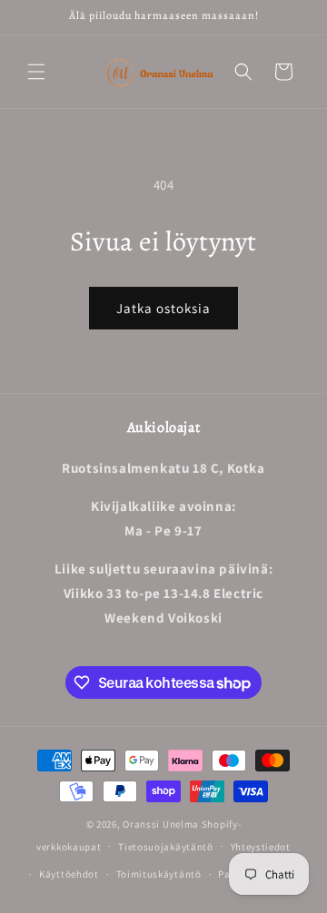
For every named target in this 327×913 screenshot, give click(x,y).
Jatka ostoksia (163, 308)
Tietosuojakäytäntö (165, 846)
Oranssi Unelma (161, 824)
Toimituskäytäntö (159, 874)
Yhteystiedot (261, 846)
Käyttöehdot (69, 874)
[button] (36, 72)
